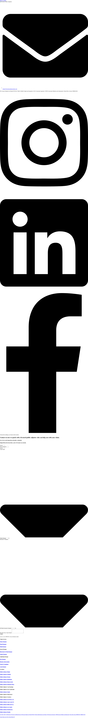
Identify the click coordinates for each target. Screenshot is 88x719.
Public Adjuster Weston (5, 676)
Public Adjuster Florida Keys (6, 709)
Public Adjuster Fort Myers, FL (7, 699)
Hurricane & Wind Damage (6, 651)
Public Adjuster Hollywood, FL (7, 704)
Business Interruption (4, 661)
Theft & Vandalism (4, 664)
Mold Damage (3, 646)
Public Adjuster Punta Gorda (6, 681)
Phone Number (3, 446)
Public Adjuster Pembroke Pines (7, 684)
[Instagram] (44, 192)
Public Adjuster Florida (5, 712)
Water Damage (3, 641)
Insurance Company (4, 539)
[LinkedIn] (44, 292)
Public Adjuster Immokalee (6, 679)
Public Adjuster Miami (5, 671)
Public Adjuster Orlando (5, 674)
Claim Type (2, 449)
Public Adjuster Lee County (6, 707)
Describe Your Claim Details (6, 632)
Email (1, 448)
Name (1, 445)
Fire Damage (3, 659)
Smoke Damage (3, 654)
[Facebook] (44, 432)
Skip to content (3, 0)
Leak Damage (3, 666)
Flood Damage (3, 644)
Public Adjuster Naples (5, 692)
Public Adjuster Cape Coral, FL (7, 702)
